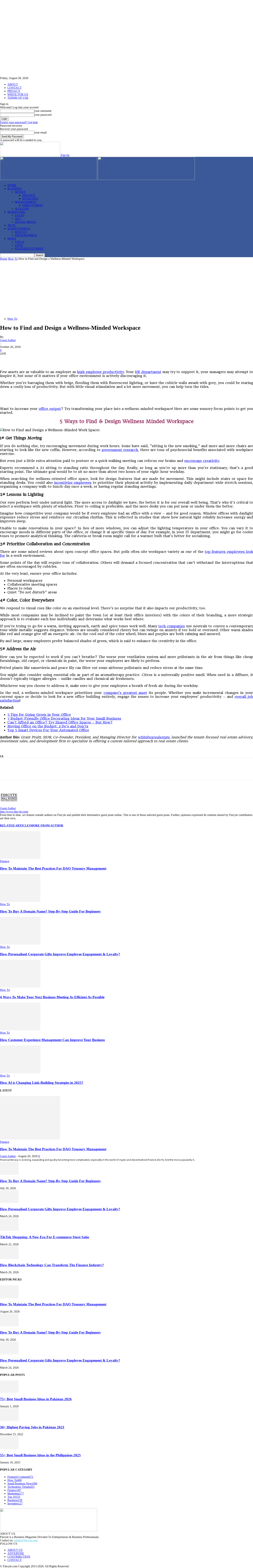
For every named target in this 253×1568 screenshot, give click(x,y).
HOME (11, 185)
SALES (19, 215)
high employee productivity (100, 372)
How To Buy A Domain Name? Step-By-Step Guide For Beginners (50, 911)
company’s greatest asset (125, 693)
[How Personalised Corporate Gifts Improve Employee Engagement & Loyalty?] (20, 943)
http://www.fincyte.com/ (14, 811)
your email (40, 132)
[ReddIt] (73, 359)
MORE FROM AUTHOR (47, 825)
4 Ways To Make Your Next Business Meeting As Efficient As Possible (52, 997)
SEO (18, 218)
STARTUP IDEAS (18, 228)
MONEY (20, 191)
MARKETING (16, 211)
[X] (19, 359)
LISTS (19, 245)
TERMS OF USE (18, 97)
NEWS (11, 238)
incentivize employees (72, 483)
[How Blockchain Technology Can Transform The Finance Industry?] (9, 1258)
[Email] (86, 359)
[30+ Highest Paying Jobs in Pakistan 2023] (9, 1420)
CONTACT (14, 87)
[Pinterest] (33, 359)
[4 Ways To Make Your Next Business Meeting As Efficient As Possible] (20, 986)
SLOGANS (22, 208)
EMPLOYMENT (32, 205)
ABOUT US (15, 1550)
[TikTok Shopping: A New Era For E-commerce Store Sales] (9, 1229)
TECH (11, 225)
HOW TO (21, 231)
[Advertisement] (126, 288)
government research (120, 450)
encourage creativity (201, 461)
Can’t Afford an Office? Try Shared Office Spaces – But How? (60, 722)
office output (50, 409)
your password (42, 114)
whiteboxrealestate (153, 737)
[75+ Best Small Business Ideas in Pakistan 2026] (9, 1391)
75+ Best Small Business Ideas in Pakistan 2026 (36, 1399)
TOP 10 (19, 241)
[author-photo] (9, 804)
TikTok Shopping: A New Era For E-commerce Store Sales (44, 1237)
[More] (99, 359)
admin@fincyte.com (26, 1540)
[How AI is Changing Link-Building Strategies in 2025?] (20, 1072)
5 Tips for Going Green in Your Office (39, 715)
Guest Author (8, 340)
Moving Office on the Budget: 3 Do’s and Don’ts (47, 726)
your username (42, 110)
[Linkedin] (46, 359)
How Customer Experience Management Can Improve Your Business (52, 1040)
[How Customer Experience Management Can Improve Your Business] (20, 1029)
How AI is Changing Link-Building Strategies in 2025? (41, 1083)
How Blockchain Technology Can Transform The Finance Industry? (52, 1265)
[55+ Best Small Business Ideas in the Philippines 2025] (9, 1448)
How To (13, 258)
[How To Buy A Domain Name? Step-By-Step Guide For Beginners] (20, 900)
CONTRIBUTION (18, 1556)
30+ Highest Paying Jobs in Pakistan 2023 (32, 1427)
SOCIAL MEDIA (25, 221)
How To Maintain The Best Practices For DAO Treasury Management (53, 868)
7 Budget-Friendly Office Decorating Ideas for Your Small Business (64, 718)
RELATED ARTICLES (15, 825)
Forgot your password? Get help (19, 122)
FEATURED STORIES (29, 248)
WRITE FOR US (17, 94)
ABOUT (12, 84)
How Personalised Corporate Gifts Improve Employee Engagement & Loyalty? (60, 954)
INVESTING (30, 198)
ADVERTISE (15, 1553)
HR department (148, 372)
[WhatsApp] (59, 359)
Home (3, 258)
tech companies (171, 626)
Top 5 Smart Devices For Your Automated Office (48, 730)
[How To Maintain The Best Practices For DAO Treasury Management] (20, 857)
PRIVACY (13, 91)
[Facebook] (6, 359)
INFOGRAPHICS (26, 235)
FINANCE (28, 195)
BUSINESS (14, 188)
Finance (4, 861)
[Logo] (49, 179)
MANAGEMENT (26, 201)
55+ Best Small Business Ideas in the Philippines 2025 (40, 1455)
